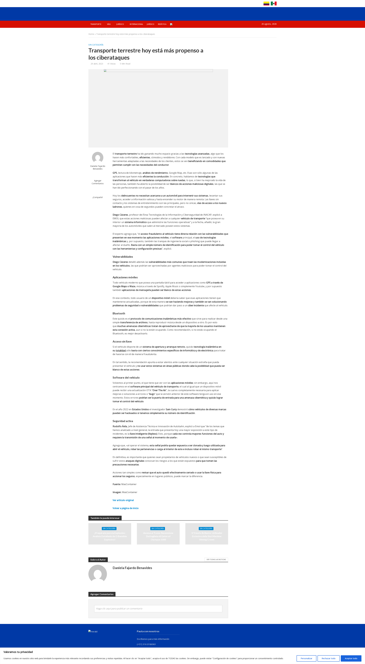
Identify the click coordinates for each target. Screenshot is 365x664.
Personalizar (306, 658)
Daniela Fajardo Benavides (97, 167)
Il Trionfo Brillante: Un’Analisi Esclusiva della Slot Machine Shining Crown (207, 536)
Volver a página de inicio (126, 508)
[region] (182, 656)
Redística (162, 24)
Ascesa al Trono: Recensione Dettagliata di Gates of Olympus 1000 (158, 536)
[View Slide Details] (223, 13)
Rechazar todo (328, 658)
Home (91, 34)
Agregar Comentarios (98, 182)
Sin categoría (95, 44)
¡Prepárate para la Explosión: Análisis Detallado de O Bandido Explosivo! (110, 536)
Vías (109, 24)
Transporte (95, 24)
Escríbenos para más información (153, 638)
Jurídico (120, 24)
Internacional (136, 24)
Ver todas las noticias (216, 559)
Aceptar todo (351, 658)
